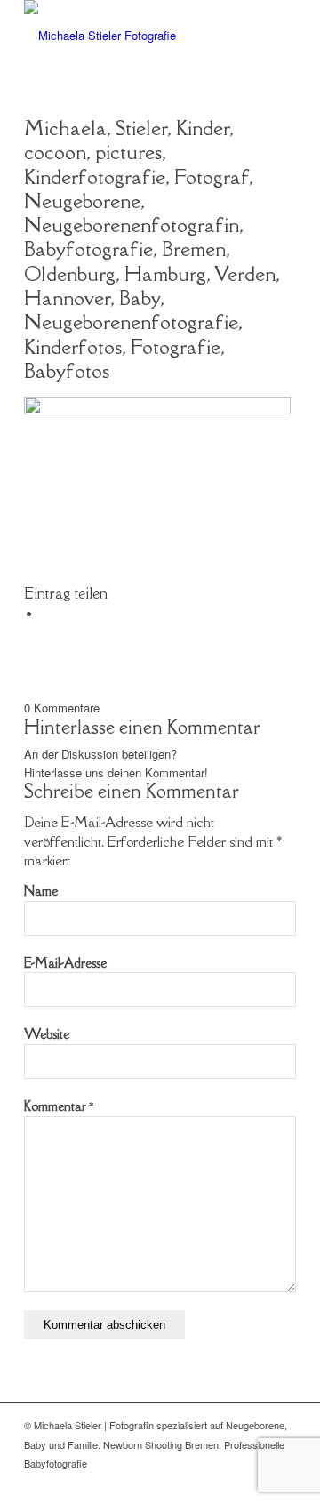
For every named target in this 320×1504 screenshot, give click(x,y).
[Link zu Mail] (256, 1481)
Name (41, 890)
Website (46, 1033)
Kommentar (58, 1106)
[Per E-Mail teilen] (46, 614)
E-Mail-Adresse (65, 962)
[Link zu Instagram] (282, 1481)
